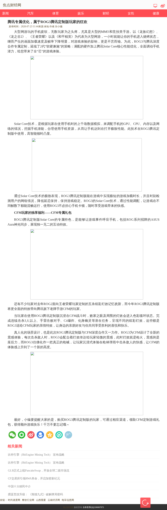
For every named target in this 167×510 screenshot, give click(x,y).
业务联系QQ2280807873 (93, 507)
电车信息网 (68, 500)
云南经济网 (54, 500)
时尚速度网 (14, 500)
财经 (106, 13)
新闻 (5, 13)
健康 (156, 13)
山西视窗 (41, 500)
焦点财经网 (68, 507)
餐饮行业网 (28, 500)
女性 (131, 13)
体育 (55, 13)
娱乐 (81, 13)
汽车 (30, 13)
